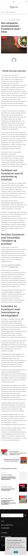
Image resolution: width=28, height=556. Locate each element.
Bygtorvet (14, 6)
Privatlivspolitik (5, 528)
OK (16, 552)
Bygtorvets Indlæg (14, 20)
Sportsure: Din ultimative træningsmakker (8, 489)
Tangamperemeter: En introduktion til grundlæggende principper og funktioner (8, 502)
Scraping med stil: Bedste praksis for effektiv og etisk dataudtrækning (8, 478)
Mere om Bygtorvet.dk (7, 525)
